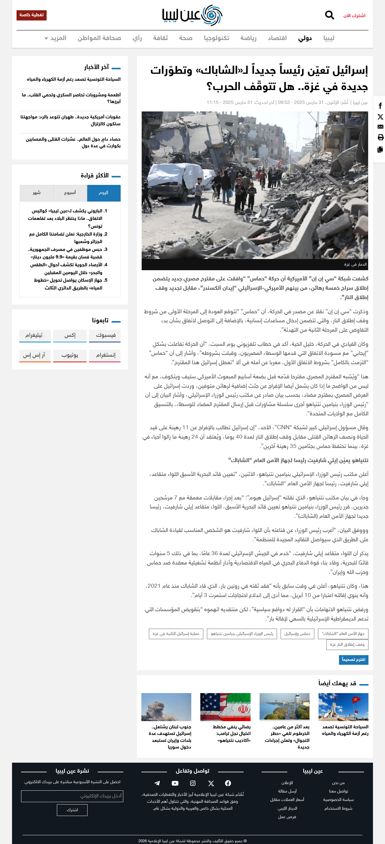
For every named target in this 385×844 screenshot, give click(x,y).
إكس (70, 335)
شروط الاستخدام (338, 808)
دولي (305, 38)
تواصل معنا (338, 791)
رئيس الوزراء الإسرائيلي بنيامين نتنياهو (242, 633)
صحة (185, 38)
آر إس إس (34, 355)
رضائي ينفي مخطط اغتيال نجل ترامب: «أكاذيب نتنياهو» (232, 734)
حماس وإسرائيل (297, 633)
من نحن (338, 783)
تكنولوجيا (216, 38)
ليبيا (328, 38)
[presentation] (104, 193)
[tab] (104, 193)
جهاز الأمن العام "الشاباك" (343, 633)
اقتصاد (277, 38)
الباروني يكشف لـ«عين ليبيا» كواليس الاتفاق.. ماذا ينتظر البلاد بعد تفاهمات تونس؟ (65, 219)
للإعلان (287, 783)
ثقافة (160, 38)
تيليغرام (34, 335)
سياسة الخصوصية (338, 799)
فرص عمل (287, 817)
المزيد (58, 38)
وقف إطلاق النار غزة (347, 644)
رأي (137, 38)
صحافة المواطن (99, 38)
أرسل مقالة (287, 791)
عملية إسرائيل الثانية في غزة (176, 633)
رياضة (249, 38)
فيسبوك (106, 335)
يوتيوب (70, 355)
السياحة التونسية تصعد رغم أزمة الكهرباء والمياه (74, 80)
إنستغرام (106, 355)
